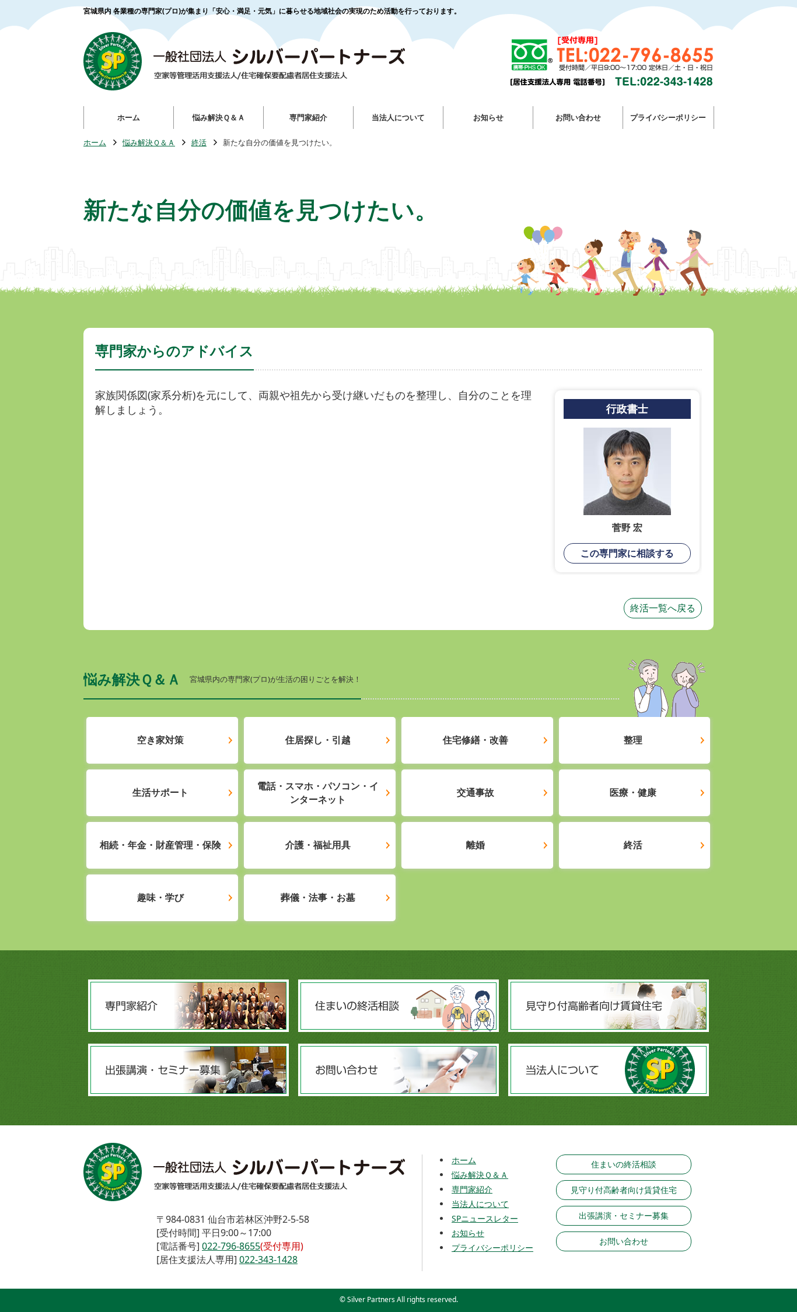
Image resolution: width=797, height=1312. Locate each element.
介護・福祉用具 (318, 844)
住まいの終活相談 (623, 1164)
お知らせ (468, 1232)
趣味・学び (160, 897)
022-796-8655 (231, 1246)
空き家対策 (160, 739)
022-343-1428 (268, 1259)
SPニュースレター (485, 1218)
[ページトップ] (744, 1242)
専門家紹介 (472, 1189)
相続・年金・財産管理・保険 (160, 844)
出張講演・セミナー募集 (624, 1215)
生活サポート (160, 792)
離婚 (475, 844)
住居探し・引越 (318, 739)
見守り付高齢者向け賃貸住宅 (624, 1189)
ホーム (94, 142)
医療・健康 (633, 792)
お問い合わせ (623, 1241)
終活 (199, 142)
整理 (633, 739)
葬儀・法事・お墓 (318, 897)
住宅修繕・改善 (475, 739)
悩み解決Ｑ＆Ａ (149, 142)
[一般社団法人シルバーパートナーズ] (244, 61)
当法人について (480, 1203)
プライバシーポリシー (492, 1247)
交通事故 (475, 792)
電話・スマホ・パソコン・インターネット (318, 792)
